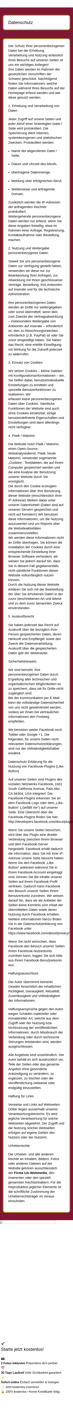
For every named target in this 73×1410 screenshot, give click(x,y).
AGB (6, 1310)
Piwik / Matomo (47, 444)
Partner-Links (12, 1289)
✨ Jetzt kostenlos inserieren (20, 1387)
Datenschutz (11, 1296)
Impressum (10, 1303)
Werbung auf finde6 (16, 1282)
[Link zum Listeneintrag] (36, 1257)
